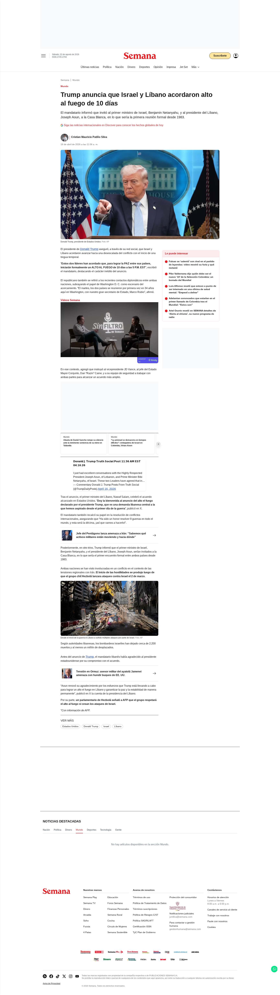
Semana (65, 80)
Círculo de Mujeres (117, 926)
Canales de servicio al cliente (222, 909)
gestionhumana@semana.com (185, 929)
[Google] (45, 976)
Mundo (76, 80)
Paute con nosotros (217, 921)
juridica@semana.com (180, 916)
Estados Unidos (70, 726)
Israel (106, 726)
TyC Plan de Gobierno (144, 932)
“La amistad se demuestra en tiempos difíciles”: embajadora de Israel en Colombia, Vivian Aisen (128, 443)
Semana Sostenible (117, 932)
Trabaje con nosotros (218, 915)
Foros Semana (115, 903)
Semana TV (89, 903)
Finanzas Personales (118, 909)
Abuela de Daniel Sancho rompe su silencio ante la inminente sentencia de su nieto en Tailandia (83, 443)
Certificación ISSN (142, 926)
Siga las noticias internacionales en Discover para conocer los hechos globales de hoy (113, 125)
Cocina (111, 920)
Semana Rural (114, 915)
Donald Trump (89, 249)
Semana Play (90, 897)
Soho (86, 920)
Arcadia (87, 915)
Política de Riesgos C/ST (145, 915)
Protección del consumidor (183, 897)
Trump (90, 656)
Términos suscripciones (145, 909)
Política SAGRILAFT (143, 920)
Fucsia (86, 926)
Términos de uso (141, 897)
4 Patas (87, 932)
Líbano (117, 726)
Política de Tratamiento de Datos (149, 903)
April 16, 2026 (107, 488)
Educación (112, 897)
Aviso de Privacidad (55, 983)
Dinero (86, 909)
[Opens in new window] (51, 976)
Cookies (211, 927)
